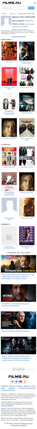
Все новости (18, 369)
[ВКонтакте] (12, 381)
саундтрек (16, 26)
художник (24, 26)
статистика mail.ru (8, 390)
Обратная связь (27, 423)
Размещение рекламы (18, 425)
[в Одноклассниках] (24, 381)
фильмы (19, 386)
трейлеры (4, 386)
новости (12, 386)
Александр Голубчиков (13, 404)
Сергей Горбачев (7, 405)
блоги (33, 386)
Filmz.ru (28, 397)
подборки (11, 388)
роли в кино (29, 24)
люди (3, 388)
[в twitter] (16, 381)
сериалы (27, 386)
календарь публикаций (26, 388)
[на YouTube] (20, 381)
